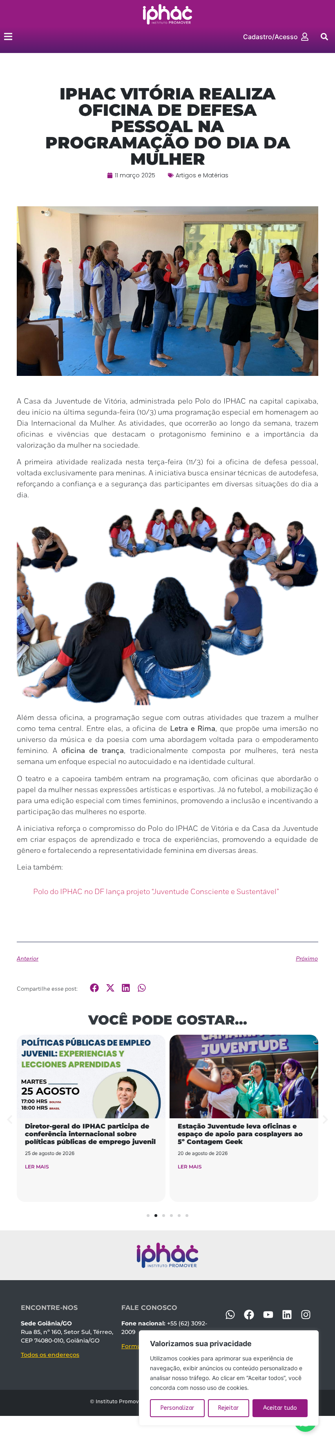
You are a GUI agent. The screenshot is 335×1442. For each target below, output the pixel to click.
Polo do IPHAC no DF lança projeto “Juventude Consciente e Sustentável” (156, 892)
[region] (229, 1378)
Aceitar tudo (280, 1407)
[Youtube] (268, 1315)
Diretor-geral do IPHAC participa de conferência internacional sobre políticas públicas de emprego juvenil (90, 1134)
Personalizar (177, 1407)
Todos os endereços (50, 1354)
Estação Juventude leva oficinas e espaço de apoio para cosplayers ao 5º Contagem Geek (240, 1134)
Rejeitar (228, 1407)
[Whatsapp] (230, 1315)
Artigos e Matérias (202, 175)
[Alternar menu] (8, 36)
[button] (324, 36)
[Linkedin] (287, 1315)
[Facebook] (249, 1315)
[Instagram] (305, 1315)
